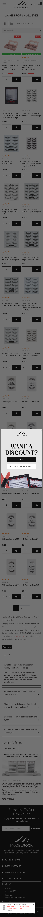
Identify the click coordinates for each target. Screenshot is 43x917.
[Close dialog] (41, 431)
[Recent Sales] (4, 907)
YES (21, 460)
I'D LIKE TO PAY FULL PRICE (21, 466)
